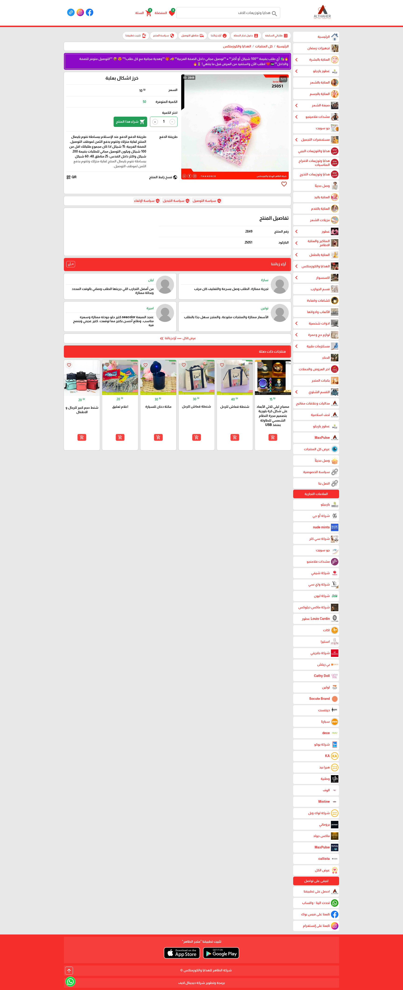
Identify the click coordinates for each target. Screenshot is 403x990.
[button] (164, 13)
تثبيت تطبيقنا (135, 35)
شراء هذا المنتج (130, 122)
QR (71, 177)
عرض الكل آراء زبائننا (177, 338)
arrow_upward (69, 970)
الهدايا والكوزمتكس (237, 46)
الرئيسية (283, 46)
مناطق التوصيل (192, 35)
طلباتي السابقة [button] (276, 35)
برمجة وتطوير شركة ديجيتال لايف (201, 983)
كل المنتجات (264, 46)
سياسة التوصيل (207, 201)
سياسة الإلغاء (147, 201)
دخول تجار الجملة (246, 35)
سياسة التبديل (176, 201)
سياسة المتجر (163, 35)
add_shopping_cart (273, 437)
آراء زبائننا (219, 35)
